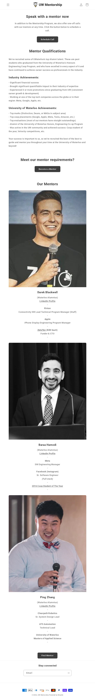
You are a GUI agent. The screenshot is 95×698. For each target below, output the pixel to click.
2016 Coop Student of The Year (47, 486)
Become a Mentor (47, 169)
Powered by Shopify (56, 695)
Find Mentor (47, 655)
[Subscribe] (68, 673)
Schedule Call (47, 39)
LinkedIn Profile (47, 301)
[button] (8, 5)
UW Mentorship (43, 695)
